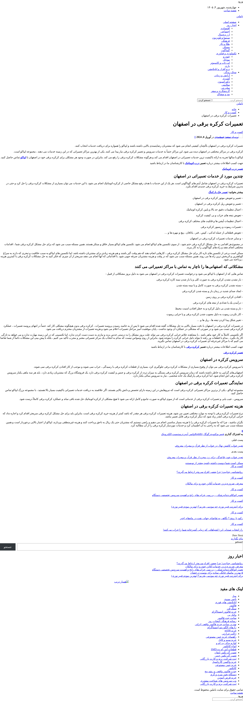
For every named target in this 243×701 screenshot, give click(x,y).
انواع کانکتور (229, 646)
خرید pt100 (230, 630)
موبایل (226, 59)
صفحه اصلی (229, 22)
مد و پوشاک (223, 94)
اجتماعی (225, 31)
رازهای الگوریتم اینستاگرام (221, 627)
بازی (227, 66)
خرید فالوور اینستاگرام (224, 611)
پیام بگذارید (237, 538)
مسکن (226, 47)
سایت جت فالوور (227, 618)
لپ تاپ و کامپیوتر (220, 62)
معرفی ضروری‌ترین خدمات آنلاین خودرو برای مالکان (214, 566)
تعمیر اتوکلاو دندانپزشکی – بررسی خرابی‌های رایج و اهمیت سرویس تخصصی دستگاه (197, 569)
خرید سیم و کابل (227, 640)
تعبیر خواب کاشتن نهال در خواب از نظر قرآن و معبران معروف (209, 445)
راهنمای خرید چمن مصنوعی (221, 636)
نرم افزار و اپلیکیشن (219, 69)
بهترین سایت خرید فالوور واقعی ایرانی (215, 624)
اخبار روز (231, 25)
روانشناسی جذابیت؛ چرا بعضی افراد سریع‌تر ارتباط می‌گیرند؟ (210, 563)
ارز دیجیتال (224, 34)
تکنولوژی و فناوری (226, 53)
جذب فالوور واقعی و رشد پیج (220, 671)
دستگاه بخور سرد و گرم (223, 674)
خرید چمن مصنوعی (225, 665)
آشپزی (226, 78)
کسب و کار (237, 132)
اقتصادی (225, 28)
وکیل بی (231, 614)
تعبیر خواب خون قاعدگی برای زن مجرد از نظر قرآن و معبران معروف (205, 457)
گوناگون (225, 50)
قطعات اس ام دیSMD (223, 649)
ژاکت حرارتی (229, 633)
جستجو (239, 541)
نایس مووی (230, 599)
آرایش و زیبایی (222, 75)
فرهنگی (225, 40)
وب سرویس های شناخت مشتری (218, 680)
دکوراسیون (224, 81)
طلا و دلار (224, 44)
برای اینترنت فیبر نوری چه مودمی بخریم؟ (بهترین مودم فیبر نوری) (207, 575)
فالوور (232, 605)
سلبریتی (225, 88)
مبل (234, 596)
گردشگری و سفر (220, 91)
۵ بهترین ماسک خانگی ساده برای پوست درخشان (216, 572)
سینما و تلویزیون (221, 37)
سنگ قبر (231, 608)
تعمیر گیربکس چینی (225, 655)
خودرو (226, 56)
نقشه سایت (230, 10)
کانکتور (232, 668)
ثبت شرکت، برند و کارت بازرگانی (218, 658)
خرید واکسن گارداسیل (224, 662)
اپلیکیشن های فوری (225, 602)
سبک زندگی (230, 72)
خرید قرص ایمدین (226, 677)
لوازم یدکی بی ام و (226, 643)
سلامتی (226, 84)
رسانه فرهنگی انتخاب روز (222, 621)
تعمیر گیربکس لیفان (225, 652)
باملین (239, 16)
